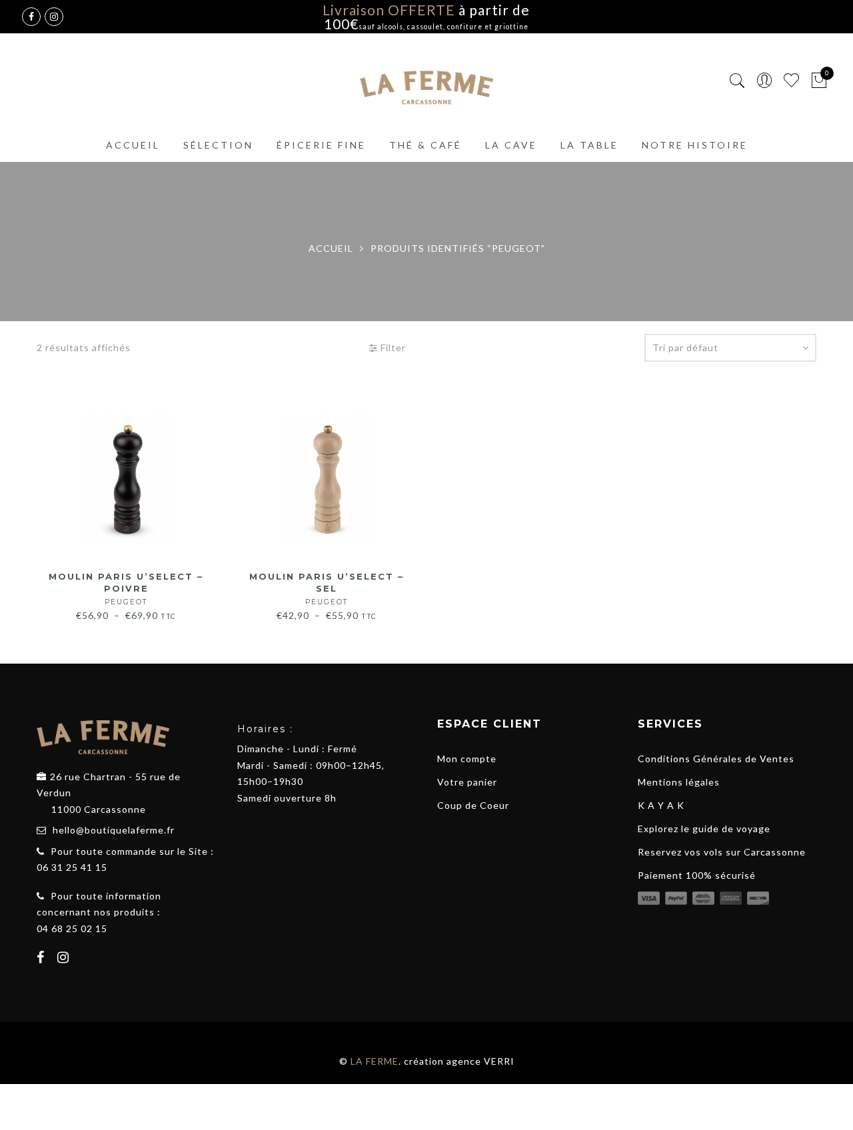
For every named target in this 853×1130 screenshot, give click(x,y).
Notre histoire (695, 145)
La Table (589, 145)
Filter (392, 347)
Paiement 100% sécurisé (697, 875)
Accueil (133, 145)
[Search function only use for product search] (737, 81)
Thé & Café (425, 145)
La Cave (511, 145)
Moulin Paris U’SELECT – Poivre (126, 588)
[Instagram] (65, 959)
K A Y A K (661, 805)
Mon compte (466, 758)
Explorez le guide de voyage (704, 828)
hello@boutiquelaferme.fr (114, 830)
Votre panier (467, 782)
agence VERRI (480, 1061)
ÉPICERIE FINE (321, 145)
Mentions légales (679, 782)
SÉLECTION (218, 145)
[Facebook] (42, 959)
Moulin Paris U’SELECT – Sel (326, 588)
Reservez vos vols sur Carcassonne (722, 851)
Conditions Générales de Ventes (716, 758)
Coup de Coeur (473, 805)
